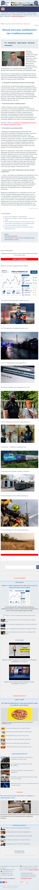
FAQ (22, 876)
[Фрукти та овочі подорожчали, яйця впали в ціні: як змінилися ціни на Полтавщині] (19, 604)
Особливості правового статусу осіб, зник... (18, 840)
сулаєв (16, 239)
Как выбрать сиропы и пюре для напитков (18, 739)
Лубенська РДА (28, 14)
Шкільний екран (21, 13)
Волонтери (19, 238)
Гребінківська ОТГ (17, 14)
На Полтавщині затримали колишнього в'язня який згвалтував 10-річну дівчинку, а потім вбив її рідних (19, 222)
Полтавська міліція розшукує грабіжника (16, 225)
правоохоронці (9, 239)
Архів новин (4, 13)
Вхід (23, 255)
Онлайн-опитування (26, 873)
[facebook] (1, 883)
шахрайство (11, 238)
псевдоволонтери (28, 238)
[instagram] (6, 883)
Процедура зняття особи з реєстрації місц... (18, 844)
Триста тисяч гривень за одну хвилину (16, 216)
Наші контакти (5, 866)
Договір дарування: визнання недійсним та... (19, 832)
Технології (7, 16)
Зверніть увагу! (31, 13)
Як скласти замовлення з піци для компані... (18, 728)
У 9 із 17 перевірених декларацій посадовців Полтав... (21, 628)
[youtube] (3, 883)
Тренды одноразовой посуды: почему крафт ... (19, 731)
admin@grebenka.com (8, 869)
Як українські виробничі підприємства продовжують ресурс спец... (22, 758)
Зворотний (5, 873)
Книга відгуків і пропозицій (28, 875)
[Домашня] (2, 9)
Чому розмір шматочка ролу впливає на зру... (19, 746)
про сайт (10, 875)
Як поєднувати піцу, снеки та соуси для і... (17, 735)
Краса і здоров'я (23, 661)
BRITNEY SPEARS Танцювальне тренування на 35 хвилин (19, 660)
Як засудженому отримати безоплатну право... (19, 836)
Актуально (12, 13)
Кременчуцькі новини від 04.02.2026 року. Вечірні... (19, 682)
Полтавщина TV (22, 683)
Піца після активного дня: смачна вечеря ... (18, 743)
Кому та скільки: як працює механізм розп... (18, 828)
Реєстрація (18, 255)
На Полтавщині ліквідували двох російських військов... (21, 624)
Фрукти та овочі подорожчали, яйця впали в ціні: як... (21, 615)
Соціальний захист (5, 14)
